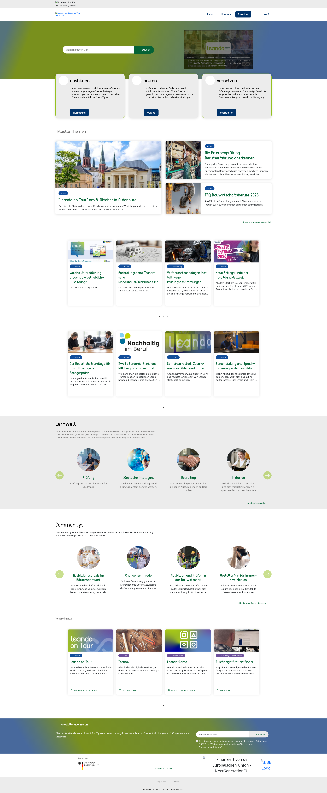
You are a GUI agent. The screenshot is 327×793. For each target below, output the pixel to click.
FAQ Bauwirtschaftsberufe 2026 (232, 195)
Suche (210, 14)
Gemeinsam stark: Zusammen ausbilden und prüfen (186, 365)
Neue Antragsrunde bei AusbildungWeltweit (232, 274)
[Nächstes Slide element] (268, 276)
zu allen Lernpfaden (256, 502)
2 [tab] (163, 316)
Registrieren (226, 112)
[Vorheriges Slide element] (59, 276)
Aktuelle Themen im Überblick (257, 222)
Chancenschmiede (138, 575)
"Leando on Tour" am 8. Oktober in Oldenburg (98, 200)
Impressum (147, 789)
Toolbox (169, 768)
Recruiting (188, 477)
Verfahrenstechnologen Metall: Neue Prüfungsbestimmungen (187, 277)
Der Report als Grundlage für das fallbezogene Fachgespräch (90, 368)
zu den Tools (129, 690)
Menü (267, 14)
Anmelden (243, 14)
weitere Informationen (86, 690)
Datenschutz (157, 789)
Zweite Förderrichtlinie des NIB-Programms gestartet (137, 365)
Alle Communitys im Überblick (252, 602)
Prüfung (151, 112)
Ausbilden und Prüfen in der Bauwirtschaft (188, 577)
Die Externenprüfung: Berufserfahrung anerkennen (230, 155)
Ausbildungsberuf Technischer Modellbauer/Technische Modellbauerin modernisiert (139, 277)
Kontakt (166, 789)
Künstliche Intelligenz (138, 477)
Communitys (159, 768)
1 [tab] (159, 316)
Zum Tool (225, 690)
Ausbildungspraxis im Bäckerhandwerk (88, 577)
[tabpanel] (90, 273)
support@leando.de (177, 789)
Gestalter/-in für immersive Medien (238, 577)
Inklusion (238, 477)
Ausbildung (79, 112)
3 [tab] (167, 316)
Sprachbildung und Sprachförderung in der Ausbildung (235, 365)
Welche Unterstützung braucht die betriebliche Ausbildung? (87, 277)
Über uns (226, 14)
